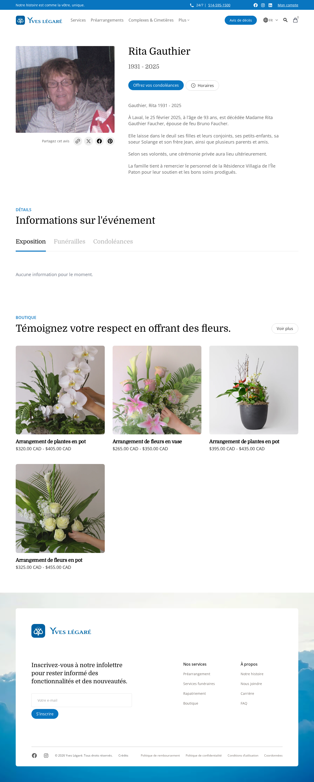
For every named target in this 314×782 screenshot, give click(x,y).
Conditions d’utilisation (243, 756)
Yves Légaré (74, 755)
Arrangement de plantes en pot (51, 441)
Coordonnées (273, 756)
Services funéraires (199, 683)
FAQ (244, 703)
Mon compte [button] (288, 5)
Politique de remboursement (160, 756)
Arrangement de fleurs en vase (147, 441)
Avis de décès (241, 20)
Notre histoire (252, 674)
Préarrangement (196, 674)
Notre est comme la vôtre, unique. (50, 5)
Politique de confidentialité (204, 756)
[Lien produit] (60, 402)
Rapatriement (194, 693)
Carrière (247, 693)
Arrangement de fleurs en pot (49, 560)
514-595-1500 (219, 5)
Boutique (190, 703)
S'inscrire (44, 714)
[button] (285, 20)
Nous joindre (251, 683)
